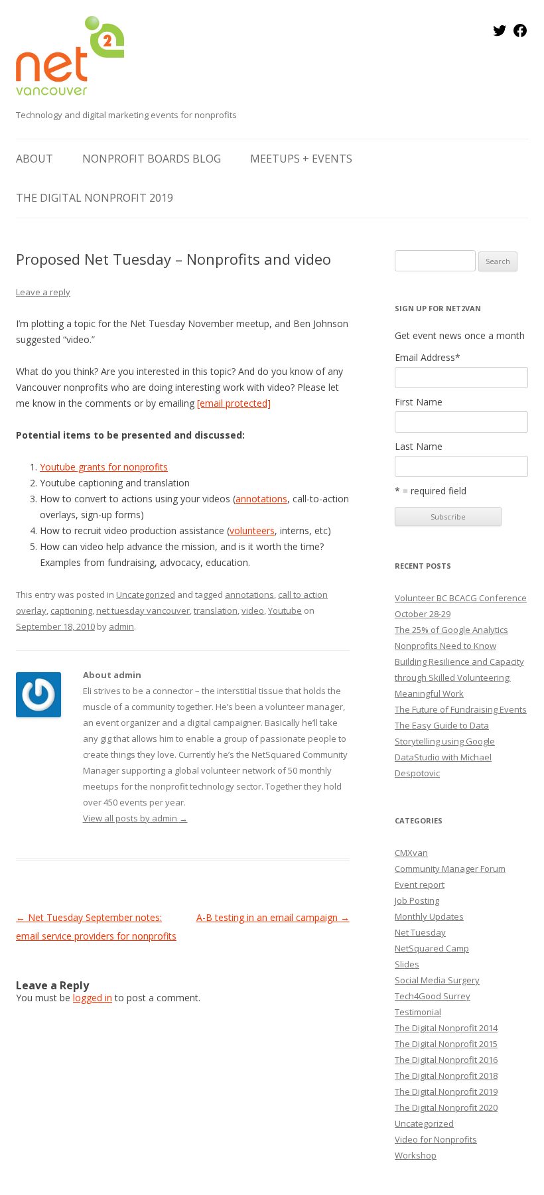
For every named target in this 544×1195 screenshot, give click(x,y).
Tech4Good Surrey (432, 996)
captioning (71, 610)
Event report (419, 884)
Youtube (285, 610)
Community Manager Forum (450, 869)
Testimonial (418, 1012)
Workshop (416, 1155)
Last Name (418, 446)
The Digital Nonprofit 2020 (446, 1107)
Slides (407, 964)
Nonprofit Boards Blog (151, 158)
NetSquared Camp (432, 948)
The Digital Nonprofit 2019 (94, 197)
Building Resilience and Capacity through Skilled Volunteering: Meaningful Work (459, 677)
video (252, 610)
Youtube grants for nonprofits (104, 466)
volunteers (252, 530)
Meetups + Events (301, 158)
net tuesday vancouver (143, 610)
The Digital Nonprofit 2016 (446, 1060)
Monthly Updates (429, 916)
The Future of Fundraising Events (461, 709)
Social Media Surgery (437, 980)
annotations (261, 498)
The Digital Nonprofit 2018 (446, 1076)
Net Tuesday (420, 932)
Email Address (427, 357)
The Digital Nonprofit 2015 (446, 1044)
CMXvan (411, 853)
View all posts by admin (135, 818)
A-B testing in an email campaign (273, 917)
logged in (92, 997)
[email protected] (234, 403)
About (34, 158)
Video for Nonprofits (436, 1139)
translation (216, 610)
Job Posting (417, 900)
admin (121, 626)
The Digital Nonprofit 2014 (446, 1028)
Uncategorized (145, 594)
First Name (418, 402)
